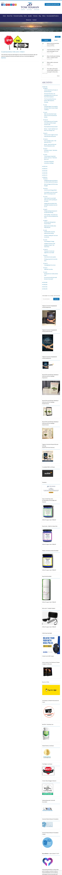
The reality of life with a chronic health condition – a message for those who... (53, 70)
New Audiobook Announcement (50, 126)
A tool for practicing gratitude (50, 190)
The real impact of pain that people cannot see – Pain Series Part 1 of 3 (50, 158)
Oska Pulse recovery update (50, 256)
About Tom (9, 16)
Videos (43, 16)
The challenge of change (49, 241)
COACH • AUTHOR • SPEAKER (30, 9)
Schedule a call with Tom (52, 4)
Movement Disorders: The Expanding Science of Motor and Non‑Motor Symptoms (51, 95)
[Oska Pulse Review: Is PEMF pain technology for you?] (44, 52)
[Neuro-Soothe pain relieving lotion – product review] (44, 59)
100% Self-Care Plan (48, 269)
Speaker (30, 16)
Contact (34, 19)
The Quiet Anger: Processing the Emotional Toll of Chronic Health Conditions (51, 108)
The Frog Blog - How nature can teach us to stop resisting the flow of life (51, 216)
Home (4, 16)
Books (25, 16)
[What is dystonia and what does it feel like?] (44, 46)
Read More (3, 57)
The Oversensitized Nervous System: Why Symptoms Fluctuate (50, 100)
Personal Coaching (18, 16)
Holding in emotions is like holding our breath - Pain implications (49, 245)
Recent (56, 40)
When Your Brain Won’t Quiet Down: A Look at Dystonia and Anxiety (50, 115)
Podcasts (35, 16)
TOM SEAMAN (30, 7)
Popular (46, 40)
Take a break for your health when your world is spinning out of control (50, 200)
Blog (40, 16)
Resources (28, 19)
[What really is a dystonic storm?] (44, 65)
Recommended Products (53, 16)
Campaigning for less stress (13, 52)
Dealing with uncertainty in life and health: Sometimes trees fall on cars (50, 205)
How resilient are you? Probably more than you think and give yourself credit (50, 123)
